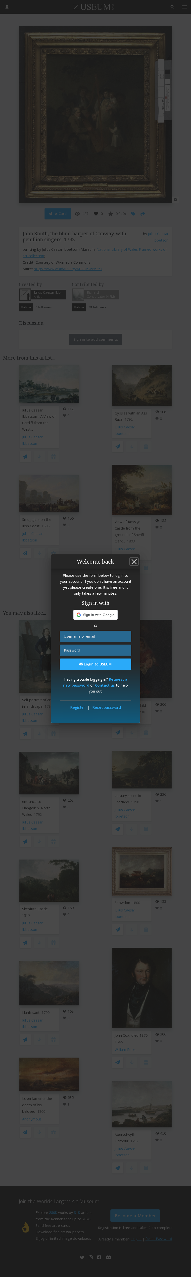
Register (77, 707)
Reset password (106, 707)
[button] (95, 615)
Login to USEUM (97, 664)
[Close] (134, 561)
